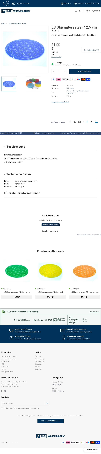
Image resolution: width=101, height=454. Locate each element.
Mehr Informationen (94, 311)
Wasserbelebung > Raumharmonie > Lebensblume (79, 92)
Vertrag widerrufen (7, 372)
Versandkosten (56, 57)
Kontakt (37, 367)
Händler (3, 369)
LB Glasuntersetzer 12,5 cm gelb (50, 292)
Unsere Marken (40, 361)
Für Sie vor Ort (39, 359)
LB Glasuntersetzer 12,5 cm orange (84, 292)
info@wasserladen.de (22, 3)
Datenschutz (5, 366)
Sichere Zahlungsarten (8, 356)
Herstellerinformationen (23, 193)
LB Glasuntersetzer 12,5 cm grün (17, 292)
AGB (2, 364)
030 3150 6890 (7, 3)
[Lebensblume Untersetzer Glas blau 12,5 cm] (24, 49)
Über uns (38, 356)
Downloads (38, 364)
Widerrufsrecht (6, 361)
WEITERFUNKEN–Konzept (17, 443)
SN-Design (70, 88)
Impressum (38, 369)
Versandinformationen (8, 359)
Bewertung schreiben (50, 225)
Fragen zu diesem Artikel (60, 102)
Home (3, 23)
